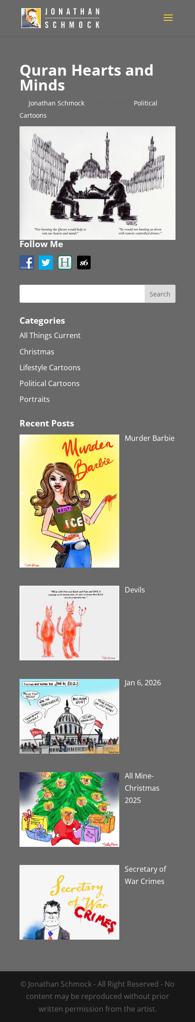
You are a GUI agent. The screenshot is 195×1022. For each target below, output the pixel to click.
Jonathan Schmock (56, 103)
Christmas (37, 352)
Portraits (35, 399)
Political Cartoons (50, 383)
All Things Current (50, 335)
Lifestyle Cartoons (50, 368)
